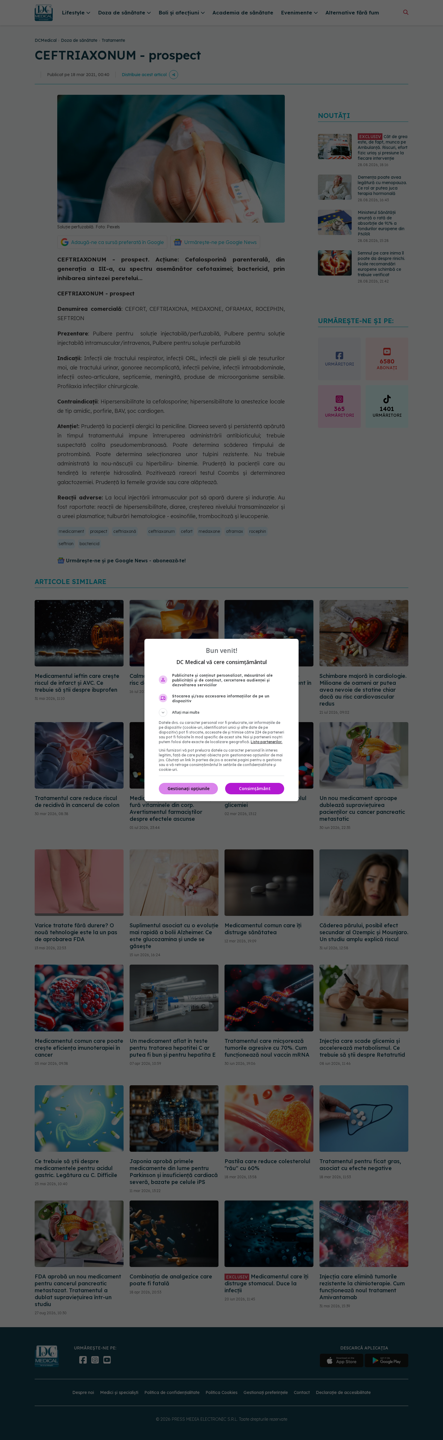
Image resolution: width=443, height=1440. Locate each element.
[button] (221, 712)
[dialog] (221, 720)
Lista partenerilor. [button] (266, 742)
